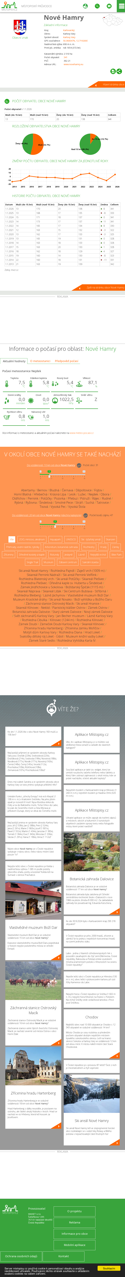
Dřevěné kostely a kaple (32, 554)
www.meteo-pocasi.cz (82, 433)
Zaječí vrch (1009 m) (91, 571)
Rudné (106, 498)
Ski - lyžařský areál (90, 539)
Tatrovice (102, 502)
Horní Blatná (22, 494)
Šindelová (45, 502)
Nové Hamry (64, 17)
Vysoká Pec (58, 507)
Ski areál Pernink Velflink (79, 575)
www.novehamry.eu (73, 64)
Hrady (103, 547)
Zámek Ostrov (97, 608)
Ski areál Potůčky (68, 579)
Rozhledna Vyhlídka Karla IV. (76, 640)
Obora (105, 494)
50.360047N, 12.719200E (75, 40)
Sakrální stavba (90, 562)
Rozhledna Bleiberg (27, 595)
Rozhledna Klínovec (90, 620)
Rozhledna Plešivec (34, 583)
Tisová (44, 507)
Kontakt (63, 1256)
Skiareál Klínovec (93, 624)
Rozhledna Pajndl (62, 571)
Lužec (82, 494)
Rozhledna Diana (70, 632)
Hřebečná (40, 494)
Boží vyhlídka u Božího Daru (93, 599)
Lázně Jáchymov (54, 595)
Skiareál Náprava (28, 591)
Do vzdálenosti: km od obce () (47, 515)
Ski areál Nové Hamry (33, 571)
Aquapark (55, 539)
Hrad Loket (92, 632)
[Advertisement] (62, 321)
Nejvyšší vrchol (98, 554)
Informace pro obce (75, 1233)
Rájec (95, 498)
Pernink (33, 498)
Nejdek (93, 494)
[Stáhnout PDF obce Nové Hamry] (113, 71)
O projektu (74, 1211)
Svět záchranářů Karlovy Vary (34, 616)
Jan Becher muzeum (70, 616)
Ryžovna (31, 502)
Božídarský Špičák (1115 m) (84, 587)
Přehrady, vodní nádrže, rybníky (22, 547)
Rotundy (54, 554)
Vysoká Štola (76, 507)
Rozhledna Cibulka (34, 620)
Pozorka (59, 498)
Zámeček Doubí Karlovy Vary (59, 624)
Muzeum (48, 562)
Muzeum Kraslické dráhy (30, 599)
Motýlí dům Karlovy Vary (39, 632)
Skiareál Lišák (52, 591)
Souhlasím (109, 1268)
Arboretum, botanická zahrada (61, 547)
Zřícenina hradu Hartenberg (43, 628)
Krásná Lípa (58, 494)
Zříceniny (8, 554)
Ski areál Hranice (87, 603)
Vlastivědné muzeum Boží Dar (88, 595)
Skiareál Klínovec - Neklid (33, 608)
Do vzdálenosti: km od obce (51, 465)
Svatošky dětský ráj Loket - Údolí (41, 636)
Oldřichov (18, 498)
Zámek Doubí (28, 624)
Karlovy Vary (69, 37)
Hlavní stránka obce (113, 84)
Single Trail (32, 562)
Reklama (74, 1222)
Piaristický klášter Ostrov (68, 608)
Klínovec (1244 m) (62, 620)
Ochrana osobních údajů (21, 1256)
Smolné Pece (64, 502)
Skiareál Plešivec (93, 579)
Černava (67, 490)
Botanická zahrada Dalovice (31, 612)
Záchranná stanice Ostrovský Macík (50, 603)
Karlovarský (69, 30)
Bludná (54, 490)
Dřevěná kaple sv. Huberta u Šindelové (76, 583)
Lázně (81, 554)
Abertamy (28, 490)
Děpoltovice (84, 490)
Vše (12, 539)
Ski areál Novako (60, 599)
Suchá (90, 502)
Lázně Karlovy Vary (100, 616)
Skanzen (110, 539)
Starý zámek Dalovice (66, 612)
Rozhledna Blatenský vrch (36, 579)
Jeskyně (68, 554)
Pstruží (85, 498)
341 (65, 57)
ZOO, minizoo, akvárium (32, 539)
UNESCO (71, 539)
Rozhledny (89, 547)
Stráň (79, 502)
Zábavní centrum (68, 562)
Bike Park (116, 554)
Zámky (115, 547)
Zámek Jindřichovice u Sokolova (41, 587)
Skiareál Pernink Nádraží (43, 575)
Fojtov (98, 490)
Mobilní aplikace (74, 1245)
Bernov (42, 490)
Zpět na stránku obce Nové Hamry (105, 287)
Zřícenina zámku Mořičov (82, 628)
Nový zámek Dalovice (98, 612)
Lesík (72, 494)
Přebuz (73, 498)
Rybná (18, 502)
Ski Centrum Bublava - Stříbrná (85, 591)
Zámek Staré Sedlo (42, 640)
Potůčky (46, 498)
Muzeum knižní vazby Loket (85, 636)
